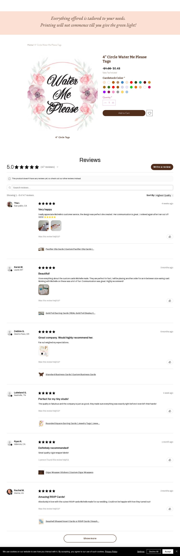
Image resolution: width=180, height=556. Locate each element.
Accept (168, 551)
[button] (57, 167)
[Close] (176, 551)
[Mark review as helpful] (169, 236)
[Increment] (113, 102)
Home (30, 44)
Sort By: (151, 195)
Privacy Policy (111, 551)
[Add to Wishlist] (150, 113)
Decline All (153, 551)
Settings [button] (140, 551)
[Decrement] (105, 102)
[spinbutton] (109, 102)
